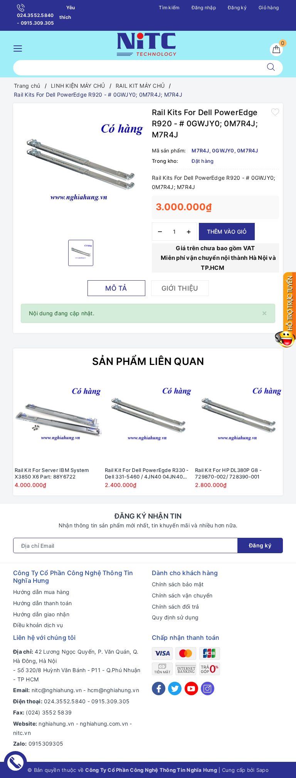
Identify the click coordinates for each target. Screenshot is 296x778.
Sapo (262, 770)
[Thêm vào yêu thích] (275, 111)
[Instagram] (207, 688)
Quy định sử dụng (175, 617)
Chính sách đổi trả (175, 606)
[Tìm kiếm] (271, 67)
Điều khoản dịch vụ (38, 625)
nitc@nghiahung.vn (57, 690)
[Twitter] (175, 688)
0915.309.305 (110, 701)
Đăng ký (237, 7)
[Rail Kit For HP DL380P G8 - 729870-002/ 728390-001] (238, 419)
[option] (80, 170)
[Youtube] (191, 688)
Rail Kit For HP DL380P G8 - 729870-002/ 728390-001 (228, 473)
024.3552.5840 (65, 701)
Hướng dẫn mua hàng (41, 592)
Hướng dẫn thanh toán (42, 603)
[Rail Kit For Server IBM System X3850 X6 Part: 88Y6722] (58, 419)
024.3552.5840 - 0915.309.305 (35, 19)
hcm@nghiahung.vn (113, 690)
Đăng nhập (204, 7)
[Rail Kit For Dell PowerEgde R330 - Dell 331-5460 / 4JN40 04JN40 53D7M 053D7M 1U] (148, 419)
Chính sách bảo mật (178, 584)
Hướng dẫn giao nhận (41, 614)
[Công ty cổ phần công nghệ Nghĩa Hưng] (146, 43)
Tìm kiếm (169, 7)
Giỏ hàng (269, 7)
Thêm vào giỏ (227, 231)
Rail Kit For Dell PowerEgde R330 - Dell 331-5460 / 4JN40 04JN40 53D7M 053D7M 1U (147, 473)
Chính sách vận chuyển (182, 595)
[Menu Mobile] (20, 47)
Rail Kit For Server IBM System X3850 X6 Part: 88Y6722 (52, 473)
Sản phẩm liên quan (148, 361)
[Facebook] (158, 688)
